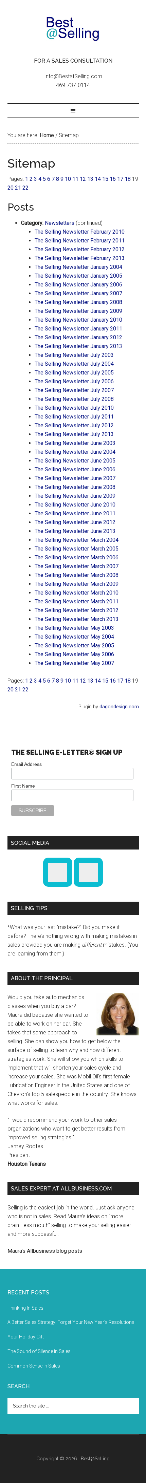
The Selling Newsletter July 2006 (74, 381)
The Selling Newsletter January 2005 (78, 276)
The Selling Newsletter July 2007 (74, 390)
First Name (23, 786)
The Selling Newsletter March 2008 (76, 575)
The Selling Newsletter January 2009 (78, 311)
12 (83, 179)
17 (120, 179)
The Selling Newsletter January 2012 (78, 337)
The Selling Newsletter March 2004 (76, 540)
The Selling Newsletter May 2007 (74, 663)
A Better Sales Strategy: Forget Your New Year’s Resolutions (70, 1322)
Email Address (26, 764)
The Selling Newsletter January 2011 (78, 328)
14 (98, 179)
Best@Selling (73, 29)
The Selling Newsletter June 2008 (75, 487)
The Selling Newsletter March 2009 (76, 584)
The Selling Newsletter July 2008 (74, 399)
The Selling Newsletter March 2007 (76, 566)
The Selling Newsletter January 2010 (78, 320)
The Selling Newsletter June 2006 (75, 469)
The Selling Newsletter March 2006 (76, 557)
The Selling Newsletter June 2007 (75, 478)
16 (113, 179)
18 (128, 179)
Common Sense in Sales (33, 1366)
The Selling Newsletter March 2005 (76, 548)
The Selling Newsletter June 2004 (75, 452)
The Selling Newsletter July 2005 (74, 372)
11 (75, 179)
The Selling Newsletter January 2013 (78, 346)
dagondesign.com (119, 707)
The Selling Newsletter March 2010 (76, 592)
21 (18, 188)
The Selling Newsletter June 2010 (75, 504)
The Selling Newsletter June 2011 (75, 513)
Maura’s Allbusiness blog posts (44, 1251)
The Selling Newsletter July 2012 (74, 425)
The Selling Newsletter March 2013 (76, 619)
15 (105, 179)
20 (10, 188)
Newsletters (59, 223)
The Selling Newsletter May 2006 (74, 654)
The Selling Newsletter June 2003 (75, 443)
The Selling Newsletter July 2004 (74, 364)
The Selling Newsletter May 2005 (74, 645)
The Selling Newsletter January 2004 (78, 267)
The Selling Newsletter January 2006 (78, 284)
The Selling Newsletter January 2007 (78, 293)
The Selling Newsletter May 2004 (74, 636)
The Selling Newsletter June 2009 (75, 496)
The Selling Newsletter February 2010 (80, 232)
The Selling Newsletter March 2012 (76, 610)
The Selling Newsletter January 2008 (78, 302)
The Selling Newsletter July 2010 (74, 408)
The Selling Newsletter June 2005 (75, 460)
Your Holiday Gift (25, 1336)
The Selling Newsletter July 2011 (74, 416)
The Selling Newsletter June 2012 (75, 522)
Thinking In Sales (25, 1308)
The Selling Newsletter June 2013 (75, 531)
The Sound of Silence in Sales (39, 1351)
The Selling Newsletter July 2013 (74, 434)
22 (25, 188)
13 (90, 179)
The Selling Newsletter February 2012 (80, 249)
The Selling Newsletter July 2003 (74, 355)
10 (68, 179)
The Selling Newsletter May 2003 (74, 628)
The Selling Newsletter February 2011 (80, 240)
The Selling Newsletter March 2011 (76, 601)
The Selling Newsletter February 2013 (80, 258)
